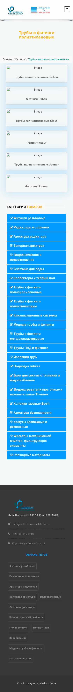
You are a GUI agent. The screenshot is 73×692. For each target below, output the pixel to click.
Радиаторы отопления (31, 227)
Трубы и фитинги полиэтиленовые (25, 304)
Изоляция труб (25, 357)
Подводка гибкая (26, 366)
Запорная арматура (28, 245)
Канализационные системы (35, 315)
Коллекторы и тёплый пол (34, 278)
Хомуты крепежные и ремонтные (28, 424)
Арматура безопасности (32, 412)
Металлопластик (20, 658)
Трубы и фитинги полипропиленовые (25, 290)
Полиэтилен (41, 627)
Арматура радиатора (29, 236)
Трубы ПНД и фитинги (30, 348)
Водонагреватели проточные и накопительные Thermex (36, 392)
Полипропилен (18, 627)
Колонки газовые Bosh (31, 403)
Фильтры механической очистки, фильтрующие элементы (30, 440)
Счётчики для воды (28, 269)
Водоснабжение (50, 596)
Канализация (17, 638)
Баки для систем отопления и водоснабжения (35, 378)
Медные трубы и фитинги (33, 324)
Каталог (20, 59)
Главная (7, 59)
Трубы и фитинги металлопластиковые (27, 336)
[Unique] (24, 505)
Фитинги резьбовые (29, 218)
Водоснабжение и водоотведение (25, 257)
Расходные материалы (31, 455)
